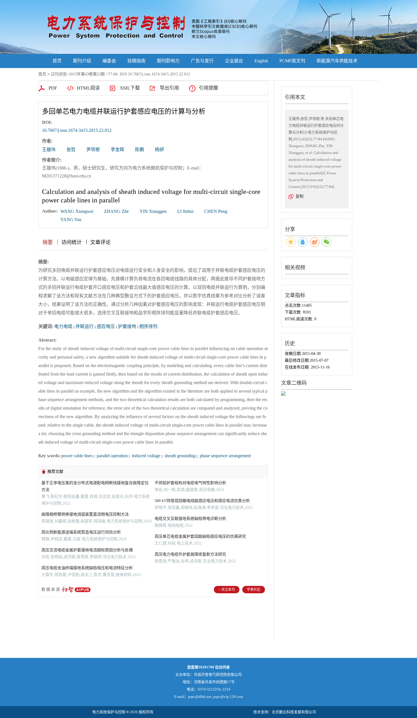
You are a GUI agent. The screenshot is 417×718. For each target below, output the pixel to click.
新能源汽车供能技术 (337, 60)
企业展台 (234, 60)
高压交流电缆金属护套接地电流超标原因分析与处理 (87, 550)
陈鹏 (139, 149)
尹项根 (93, 149)
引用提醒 (208, 88)
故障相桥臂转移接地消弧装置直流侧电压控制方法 (85, 514)
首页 (57, 60)
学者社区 (253, 590)
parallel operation (112, 455)
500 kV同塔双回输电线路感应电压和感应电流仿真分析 (202, 501)
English (261, 60)
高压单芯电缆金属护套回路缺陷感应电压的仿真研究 (200, 536)
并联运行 (84, 326)
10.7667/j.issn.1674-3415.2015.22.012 (76, 130)
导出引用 (169, 88)
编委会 (109, 60)
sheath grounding (179, 455)
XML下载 (130, 88)
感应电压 (106, 326)
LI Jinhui (185, 211)
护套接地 (127, 326)
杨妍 (159, 149)
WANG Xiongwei (76, 211)
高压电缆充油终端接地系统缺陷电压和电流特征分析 (87, 568)
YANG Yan (70, 219)
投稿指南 (136, 60)
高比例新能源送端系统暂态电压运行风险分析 (81, 532)
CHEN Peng (215, 211)
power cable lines (76, 455)
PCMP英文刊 (292, 60)
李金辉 (117, 149)
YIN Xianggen (153, 211)
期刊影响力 (168, 60)
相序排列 (148, 326)
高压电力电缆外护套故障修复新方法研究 (190, 554)
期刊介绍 (82, 60)
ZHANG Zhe (116, 211)
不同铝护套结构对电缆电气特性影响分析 (190, 483)
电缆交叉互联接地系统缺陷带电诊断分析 (190, 518)
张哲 (70, 149)
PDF (53, 88)
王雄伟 (49, 149)
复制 (300, 196)
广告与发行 (202, 60)
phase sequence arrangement (225, 455)
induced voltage (145, 455)
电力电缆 (63, 326)
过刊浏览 (59, 74)
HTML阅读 (88, 88)
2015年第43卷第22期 (87, 74)
